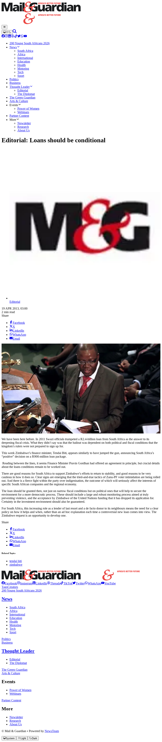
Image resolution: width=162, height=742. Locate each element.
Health (13, 621)
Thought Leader (18, 651)
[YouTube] (25, 36)
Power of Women (20, 690)
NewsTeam (52, 731)
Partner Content (11, 700)
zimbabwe (15, 564)
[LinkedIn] (9, 36)
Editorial (14, 301)
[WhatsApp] (22, 36)
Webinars (15, 693)
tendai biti (15, 561)
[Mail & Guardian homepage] (81, 13)
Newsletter (16, 717)
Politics (6, 639)
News (7, 598)
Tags (5, 587)
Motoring (15, 625)
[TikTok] (15, 36)
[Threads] (12, 36)
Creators (13, 587)
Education (15, 618)
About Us (15, 724)
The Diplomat (18, 663)
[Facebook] (3, 36)
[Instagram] (6, 36)
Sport (12, 632)
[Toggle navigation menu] (4, 27)
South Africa (17, 607)
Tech (12, 628)
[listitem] (9, 583)
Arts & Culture (11, 673)
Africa (13, 611)
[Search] (15, 32)
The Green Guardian (14, 669)
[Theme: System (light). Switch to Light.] (7, 32)
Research (15, 720)
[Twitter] (19, 36)
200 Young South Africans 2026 (22, 590)
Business (7, 642)
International (17, 614)
